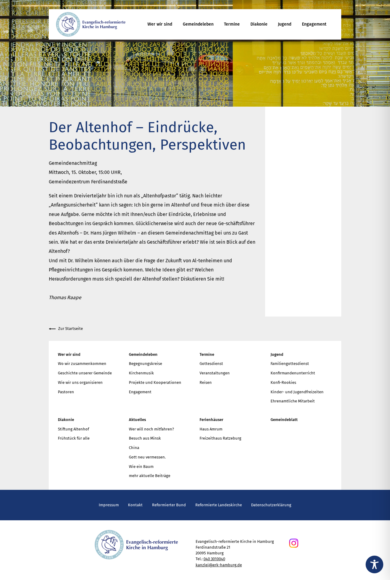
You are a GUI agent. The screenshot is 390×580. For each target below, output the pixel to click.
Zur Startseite (70, 328)
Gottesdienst (211, 363)
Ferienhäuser (211, 419)
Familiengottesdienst (290, 363)
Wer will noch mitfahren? (151, 429)
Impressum (109, 505)
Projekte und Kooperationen (155, 382)
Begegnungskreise (145, 363)
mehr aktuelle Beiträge (149, 475)
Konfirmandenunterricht (293, 373)
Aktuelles (137, 419)
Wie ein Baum (141, 466)
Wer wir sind (159, 24)
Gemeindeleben (198, 24)
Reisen (206, 382)
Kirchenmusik (141, 373)
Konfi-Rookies (283, 382)
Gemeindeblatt (284, 419)
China (134, 447)
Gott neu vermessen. (147, 457)
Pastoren (66, 392)
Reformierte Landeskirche (218, 505)
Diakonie (259, 24)
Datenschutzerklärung (271, 505)
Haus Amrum (211, 429)
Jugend (284, 24)
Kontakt (135, 505)
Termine (232, 24)
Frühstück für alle (74, 438)
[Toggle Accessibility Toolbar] (374, 564)
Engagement (314, 24)
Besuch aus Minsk (145, 438)
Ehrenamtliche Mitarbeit (293, 401)
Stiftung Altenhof (73, 429)
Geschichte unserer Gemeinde (85, 373)
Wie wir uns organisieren (80, 382)
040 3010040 (214, 559)
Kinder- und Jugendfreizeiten (297, 392)
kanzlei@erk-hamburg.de (219, 565)
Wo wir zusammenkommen (82, 363)
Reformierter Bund (169, 505)
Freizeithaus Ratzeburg (220, 438)
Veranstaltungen (215, 373)
